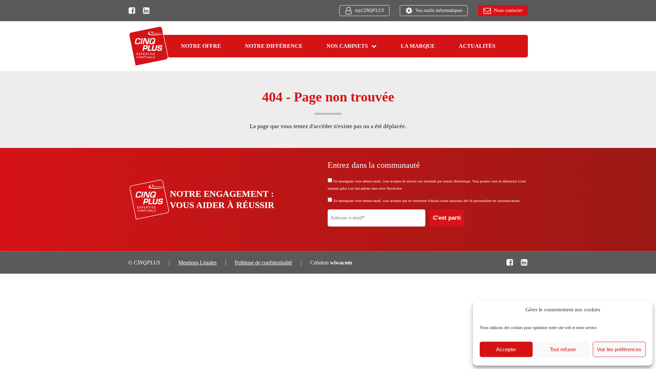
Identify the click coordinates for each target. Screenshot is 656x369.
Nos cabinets (347, 46)
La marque (418, 46)
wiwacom (341, 262)
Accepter (506, 349)
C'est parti (447, 218)
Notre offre (201, 46)
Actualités (477, 46)
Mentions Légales (197, 262)
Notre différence (274, 46)
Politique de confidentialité (263, 262)
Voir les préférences (619, 349)
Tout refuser (563, 349)
